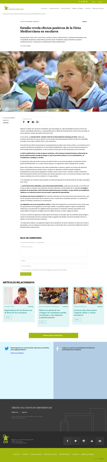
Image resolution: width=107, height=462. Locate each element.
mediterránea (29, 21)
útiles (85, 306)
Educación (41, 306)
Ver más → (8, 317)
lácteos (12, 306)
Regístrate (15, 412)
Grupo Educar (6, 14)
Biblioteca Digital (77, 8)
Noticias (87, 8)
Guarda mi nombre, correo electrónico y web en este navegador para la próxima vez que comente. (44, 270)
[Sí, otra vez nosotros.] (99, 456)
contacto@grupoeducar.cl (21, 443)
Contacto (100, 1)
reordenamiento (55, 306)
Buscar (93, 1)
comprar (76, 306)
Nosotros (44, 8)
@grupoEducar (20, 349)
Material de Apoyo (98, 8)
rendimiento (36, 21)
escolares (22, 21)
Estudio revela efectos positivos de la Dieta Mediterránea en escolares (30, 14)
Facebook (90, 348)
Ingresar (24, 412)
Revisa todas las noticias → (53, 335)
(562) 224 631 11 (19, 441)
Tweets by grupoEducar (17, 353)
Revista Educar (65, 8)
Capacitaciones (54, 8)
